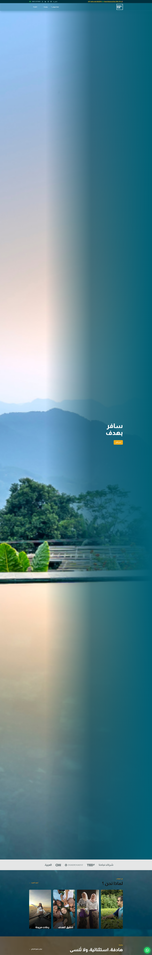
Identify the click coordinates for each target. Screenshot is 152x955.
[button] (55, 7)
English (35, 7)
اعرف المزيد (34, 883)
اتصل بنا (55, 1)
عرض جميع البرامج (36, 949)
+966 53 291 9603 (36, 1)
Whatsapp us (147, 950)
